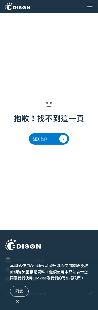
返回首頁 (40, 138)
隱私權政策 (71, 277)
